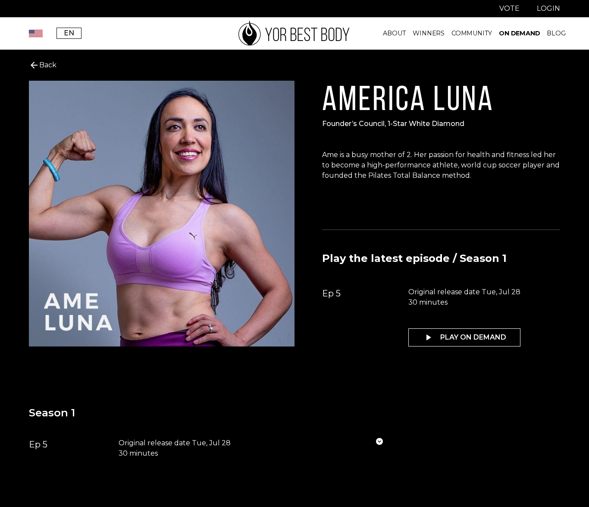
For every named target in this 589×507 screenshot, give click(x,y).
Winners (429, 33)
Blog (556, 33)
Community (471, 33)
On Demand (519, 33)
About (394, 33)
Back (47, 65)
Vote (509, 8)
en (69, 33)
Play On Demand (473, 337)
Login (548, 8)
